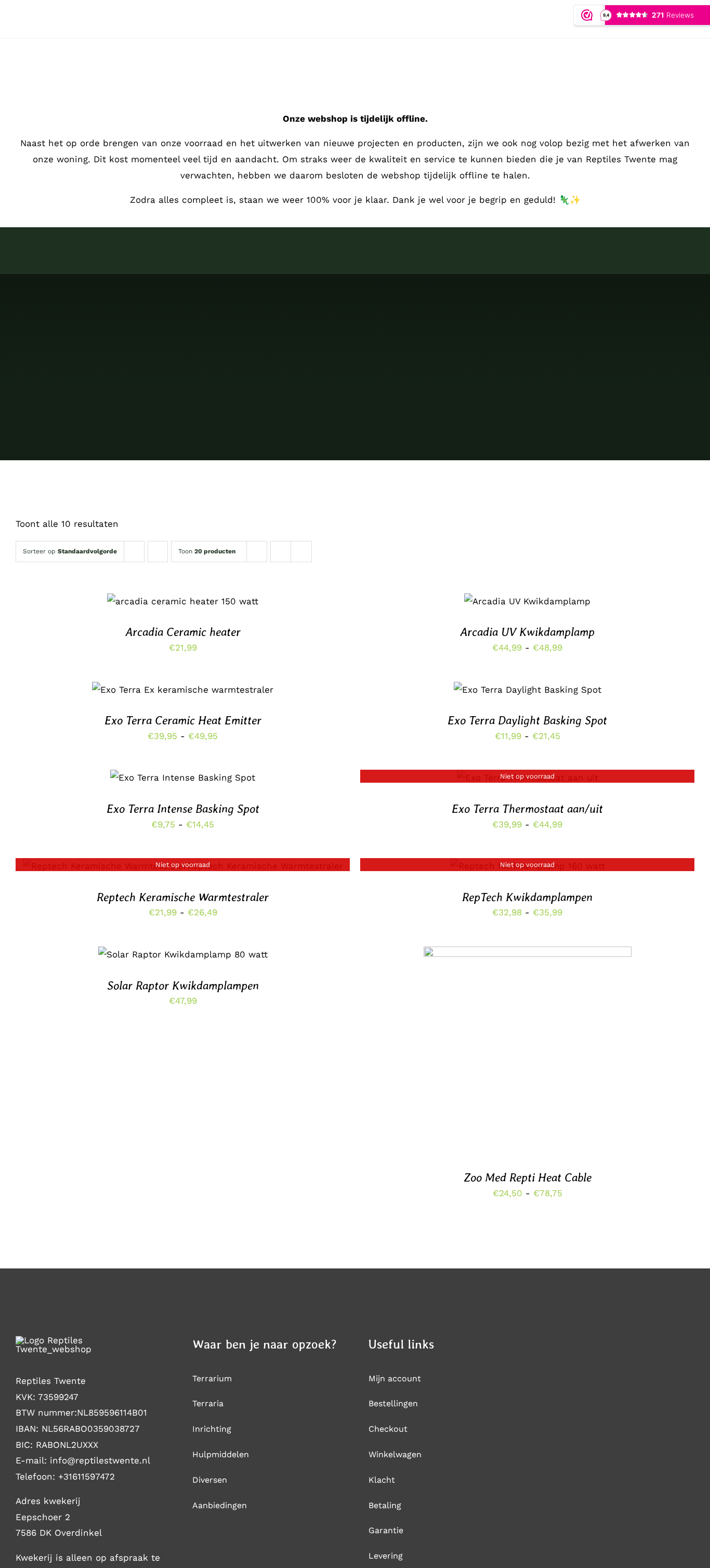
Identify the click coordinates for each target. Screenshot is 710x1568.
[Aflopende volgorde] (158, 551)
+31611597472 (86, 1476)
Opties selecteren (158, 603)
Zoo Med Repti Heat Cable (527, 1177)
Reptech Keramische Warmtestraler (183, 897)
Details (228, 603)
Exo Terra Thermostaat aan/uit (527, 808)
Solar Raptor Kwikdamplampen (183, 985)
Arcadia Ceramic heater (183, 632)
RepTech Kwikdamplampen (527, 897)
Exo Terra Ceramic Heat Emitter (182, 720)
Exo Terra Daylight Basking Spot (527, 720)
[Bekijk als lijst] (301, 551)
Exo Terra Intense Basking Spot (183, 808)
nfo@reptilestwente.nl (101, 1460)
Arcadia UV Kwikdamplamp (527, 632)
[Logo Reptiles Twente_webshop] (75, 1340)
